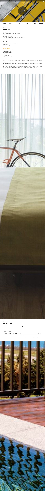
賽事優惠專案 (6, 328)
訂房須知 (24, 337)
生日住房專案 (6, 333)
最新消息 (39, 337)
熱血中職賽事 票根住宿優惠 (8, 330)
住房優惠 (34, 337)
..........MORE (39, 69)
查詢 (41, 23)
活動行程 (29, 337)
